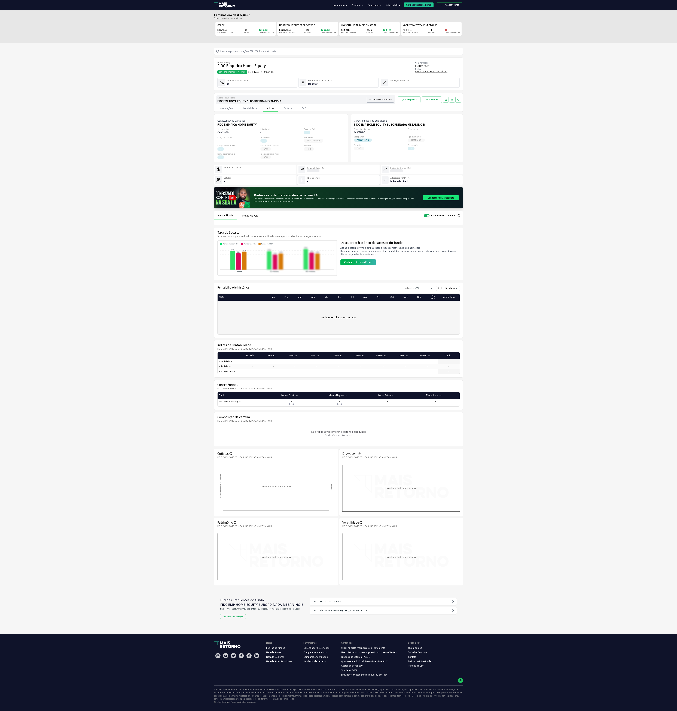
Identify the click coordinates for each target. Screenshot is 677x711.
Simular (433, 99)
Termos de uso (416, 665)
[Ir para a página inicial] (224, 5)
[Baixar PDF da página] (452, 100)
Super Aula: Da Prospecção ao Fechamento (363, 647)
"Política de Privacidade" (433, 695)
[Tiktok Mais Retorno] (249, 655)
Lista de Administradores (279, 661)
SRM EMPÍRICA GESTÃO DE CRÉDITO (431, 71)
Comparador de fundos (315, 656)
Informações (226, 108)
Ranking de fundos (275, 647)
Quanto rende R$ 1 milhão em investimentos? (364, 661)
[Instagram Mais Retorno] (218, 655)
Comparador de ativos (315, 652)
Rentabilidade (250, 108)
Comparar (411, 99)
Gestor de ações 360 (351, 665)
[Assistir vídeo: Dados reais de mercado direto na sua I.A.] (232, 197)
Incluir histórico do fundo (443, 215)
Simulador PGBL (349, 670)
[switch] (426, 215)
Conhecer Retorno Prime (358, 262)
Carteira (288, 108)
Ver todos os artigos (233, 616)
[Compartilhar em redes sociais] (458, 100)
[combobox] (448, 288)
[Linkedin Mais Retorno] (256, 655)
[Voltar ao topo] (460, 680)
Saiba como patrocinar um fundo (228, 18)
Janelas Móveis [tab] (249, 215)
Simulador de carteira (314, 661)
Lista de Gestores (275, 656)
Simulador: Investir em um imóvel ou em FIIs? (364, 674)
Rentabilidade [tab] (225, 215)
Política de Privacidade (419, 661)
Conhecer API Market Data (441, 197)
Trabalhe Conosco (417, 652)
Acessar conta (452, 4)
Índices (270, 108)
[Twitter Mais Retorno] (233, 655)
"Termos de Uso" (408, 695)
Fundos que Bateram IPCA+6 (355, 656)
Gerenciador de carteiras (316, 647)
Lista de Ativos (273, 652)
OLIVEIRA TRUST (422, 66)
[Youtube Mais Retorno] (225, 655)
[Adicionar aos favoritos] (446, 100)
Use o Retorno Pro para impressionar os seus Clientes (369, 652)
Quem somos (415, 647)
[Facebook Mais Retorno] (241, 655)
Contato (412, 656)
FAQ (304, 108)
